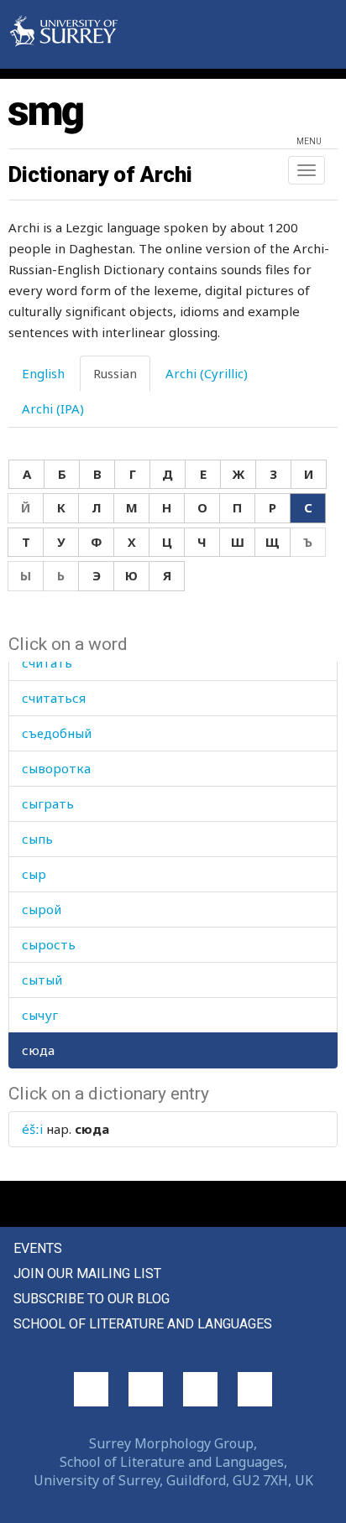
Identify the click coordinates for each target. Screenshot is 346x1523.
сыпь (37, 838)
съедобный (57, 733)
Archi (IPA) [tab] (53, 408)
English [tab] (43, 373)
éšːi (32, 1128)
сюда (38, 1050)
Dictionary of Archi (100, 174)
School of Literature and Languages (142, 1324)
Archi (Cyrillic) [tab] (206, 373)
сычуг (40, 1014)
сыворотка (56, 768)
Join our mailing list (87, 1273)
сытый (42, 979)
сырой (41, 909)
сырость (49, 944)
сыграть (48, 803)
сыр (34, 873)
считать (47, 662)
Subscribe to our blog (91, 1299)
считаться (54, 697)
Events (37, 1248)
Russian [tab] (115, 373)
